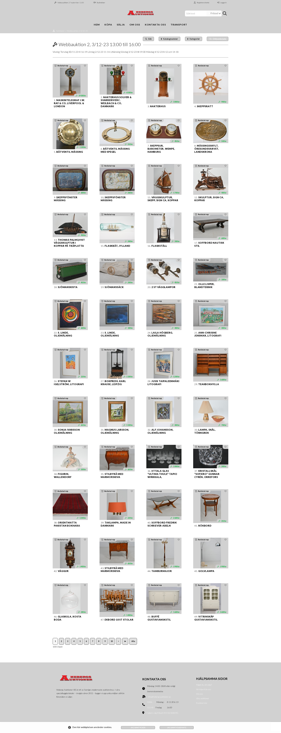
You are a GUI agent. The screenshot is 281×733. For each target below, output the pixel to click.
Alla (133, 641)
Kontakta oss (155, 24)
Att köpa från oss (203, 689)
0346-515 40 (150, 705)
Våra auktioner (202, 698)
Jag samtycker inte (176, 727)
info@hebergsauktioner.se (159, 697)
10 (112, 641)
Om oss (135, 24)
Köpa (108, 24)
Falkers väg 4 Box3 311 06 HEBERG (162, 713)
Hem (97, 24)
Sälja (121, 24)
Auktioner (60, 31)
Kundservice (201, 703)
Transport (179, 24)
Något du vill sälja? (204, 685)
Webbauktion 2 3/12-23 (77, 31)
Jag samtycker (138, 727)
